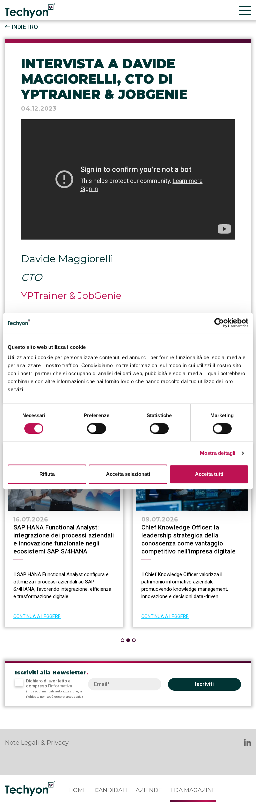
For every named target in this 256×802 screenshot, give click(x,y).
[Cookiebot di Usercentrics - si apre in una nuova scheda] (219, 323)
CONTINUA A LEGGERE (37, 616)
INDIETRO (24, 26)
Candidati (111, 790)
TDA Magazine (193, 790)
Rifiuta (47, 474)
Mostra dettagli (218, 453)
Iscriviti (204, 684)
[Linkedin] (247, 743)
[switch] (96, 428)
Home (77, 790)
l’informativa (60, 685)
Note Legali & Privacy (37, 742)
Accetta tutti (209, 474)
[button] (122, 640)
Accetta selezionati (128, 474)
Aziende (149, 790)
